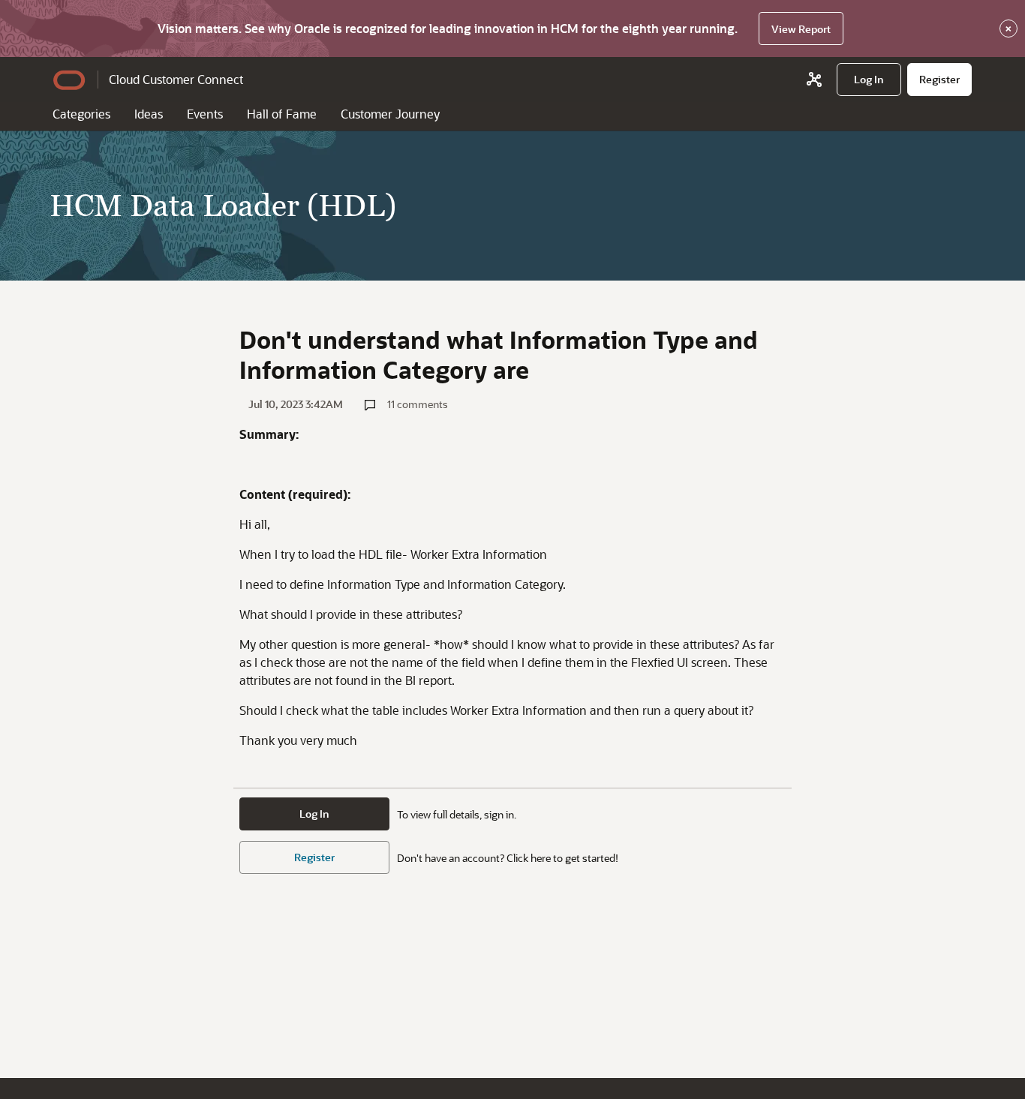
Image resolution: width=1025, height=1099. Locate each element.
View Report (801, 29)
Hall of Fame (282, 114)
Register (314, 857)
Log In (314, 813)
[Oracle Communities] (814, 80)
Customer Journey (390, 114)
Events (205, 114)
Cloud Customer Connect (176, 79)
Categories (81, 114)
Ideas (148, 114)
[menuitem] (869, 79)
